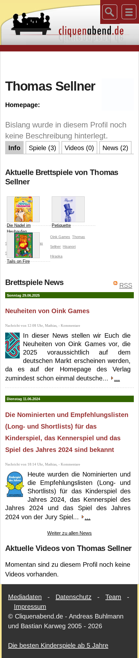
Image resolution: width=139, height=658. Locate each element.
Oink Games (60, 237)
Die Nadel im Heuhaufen (19, 228)
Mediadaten (25, 596)
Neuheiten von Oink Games (47, 310)
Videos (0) (79, 147)
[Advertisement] (72, 64)
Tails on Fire (18, 261)
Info (14, 147)
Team (113, 596)
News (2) (115, 147)
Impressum (30, 606)
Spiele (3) (42, 147)
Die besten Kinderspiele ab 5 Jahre (58, 645)
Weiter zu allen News (69, 533)
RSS (125, 285)
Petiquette (61, 225)
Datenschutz (73, 596)
